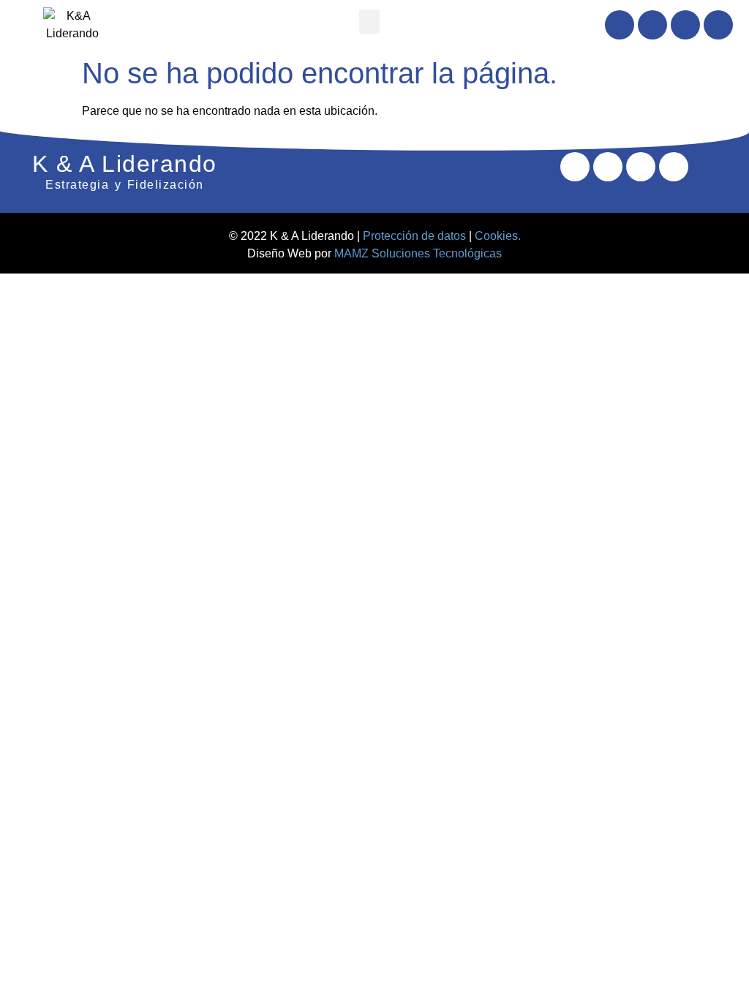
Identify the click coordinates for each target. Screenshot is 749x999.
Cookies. (498, 236)
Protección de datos (414, 236)
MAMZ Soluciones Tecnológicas (418, 253)
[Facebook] (619, 24)
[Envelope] (685, 24)
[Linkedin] (652, 24)
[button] (369, 22)
